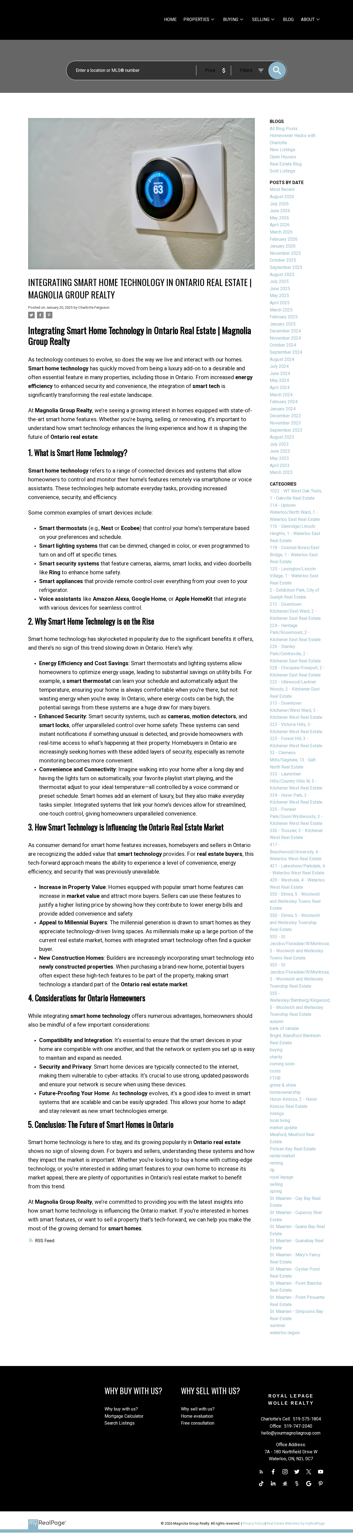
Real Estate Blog (286, 164)
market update (283, 1127)
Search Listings (120, 1423)
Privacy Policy (253, 1523)
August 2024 (282, 359)
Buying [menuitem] (230, 19)
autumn (277, 1021)
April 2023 (280, 465)
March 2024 (281, 394)
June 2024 (280, 373)
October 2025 (283, 260)
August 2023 (282, 437)
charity (276, 1057)
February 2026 (284, 239)
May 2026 (279, 218)
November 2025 (285, 253)
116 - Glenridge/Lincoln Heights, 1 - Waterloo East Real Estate (295, 533)
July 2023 (279, 444)
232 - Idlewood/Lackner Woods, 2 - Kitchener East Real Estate (295, 689)
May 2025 (279, 295)
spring (276, 1191)
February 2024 (284, 401)
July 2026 (279, 203)
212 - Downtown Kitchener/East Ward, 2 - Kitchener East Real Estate (295, 611)
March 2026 (281, 232)
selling (276, 1184)
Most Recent (282, 189)
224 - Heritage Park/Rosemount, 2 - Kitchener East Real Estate (295, 632)
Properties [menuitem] (196, 19)
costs (275, 1071)
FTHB (275, 1078)
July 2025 (279, 281)
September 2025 (286, 267)
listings (277, 1113)
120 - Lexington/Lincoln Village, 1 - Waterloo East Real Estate (294, 576)
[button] (261, 1471)
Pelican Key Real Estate (293, 1149)
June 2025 (280, 288)
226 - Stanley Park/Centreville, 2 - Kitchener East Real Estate (295, 653)
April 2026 (280, 224)
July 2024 (279, 366)
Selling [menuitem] (260, 19)
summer (277, 1325)
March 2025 (281, 310)
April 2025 (280, 302)
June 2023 (280, 451)
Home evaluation (197, 1416)
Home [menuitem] (170, 19)
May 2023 (279, 458)
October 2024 (283, 345)
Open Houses (283, 156)
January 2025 (283, 324)
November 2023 (285, 423)
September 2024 (286, 352)
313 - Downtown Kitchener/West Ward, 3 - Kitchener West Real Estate (296, 710)
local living (280, 1120)
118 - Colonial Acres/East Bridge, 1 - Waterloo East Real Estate (294, 554)
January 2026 (283, 246)
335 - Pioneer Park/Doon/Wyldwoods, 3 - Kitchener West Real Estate (296, 816)
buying (276, 1049)
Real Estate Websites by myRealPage (295, 1523)
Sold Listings (282, 171)
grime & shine (283, 1085)
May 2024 (279, 380)
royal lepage (281, 1177)
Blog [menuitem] (288, 19)
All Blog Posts (284, 128)
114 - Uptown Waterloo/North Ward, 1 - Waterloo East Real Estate (295, 512)
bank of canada (284, 1028)
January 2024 (283, 408)
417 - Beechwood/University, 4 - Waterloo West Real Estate (296, 851)
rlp (272, 1170)
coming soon (282, 1063)
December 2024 (285, 331)
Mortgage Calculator (124, 1416)
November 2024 (285, 338)
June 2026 (280, 210)
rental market (282, 1155)
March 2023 (281, 472)
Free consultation (197, 1423)
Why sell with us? (198, 1409)
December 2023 (285, 415)
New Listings (282, 149)
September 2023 (286, 430)
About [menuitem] (308, 19)
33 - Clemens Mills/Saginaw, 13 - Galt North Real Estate (292, 759)
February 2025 (284, 316)
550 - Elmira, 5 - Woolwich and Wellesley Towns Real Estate (295, 901)
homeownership (285, 1092)
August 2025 (282, 274)
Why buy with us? (121, 1409)
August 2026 (282, 196)
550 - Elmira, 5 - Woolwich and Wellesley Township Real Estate (295, 922)
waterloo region (285, 1332)
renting (276, 1163)
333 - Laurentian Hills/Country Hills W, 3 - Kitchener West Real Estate (296, 781)
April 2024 (280, 387)
